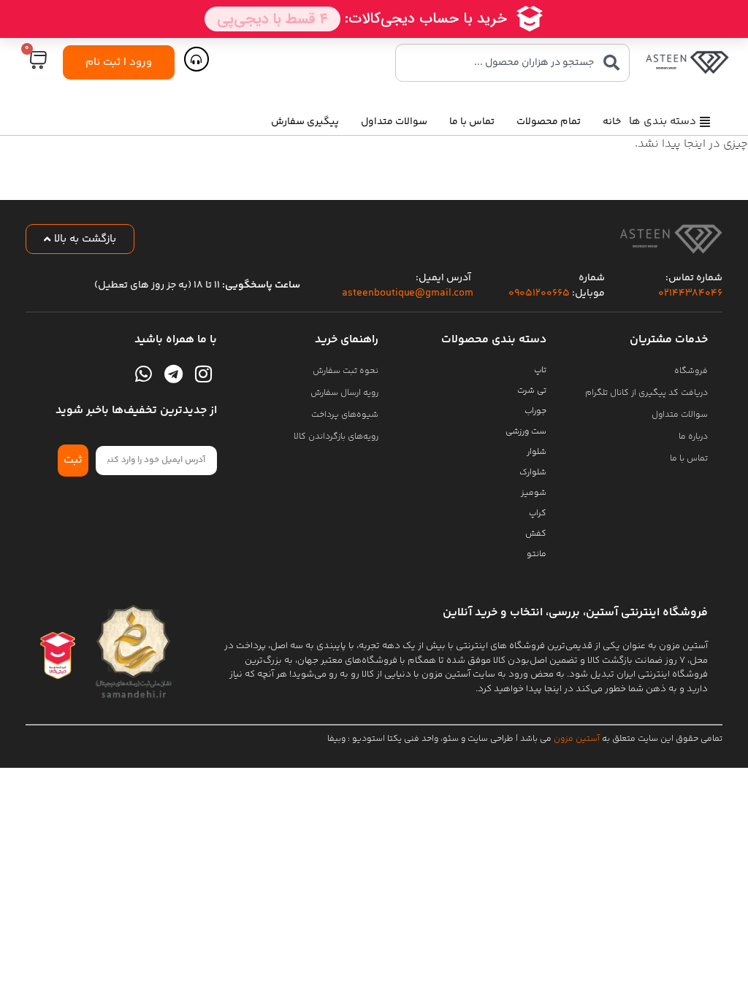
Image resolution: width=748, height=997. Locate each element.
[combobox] (512, 63)
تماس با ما (472, 122)
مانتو (536, 554)
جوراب (535, 411)
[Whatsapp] (143, 374)
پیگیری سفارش (305, 122)
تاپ (540, 370)
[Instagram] (204, 374)
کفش (535, 534)
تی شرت (531, 391)
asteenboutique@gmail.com (407, 293)
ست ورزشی (525, 432)
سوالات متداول (394, 122)
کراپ (537, 513)
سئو (451, 739)
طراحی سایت (491, 739)
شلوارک (532, 473)
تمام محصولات (548, 122)
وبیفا (336, 739)
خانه (612, 122)
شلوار (536, 452)
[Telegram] (173, 374)
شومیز (533, 493)
